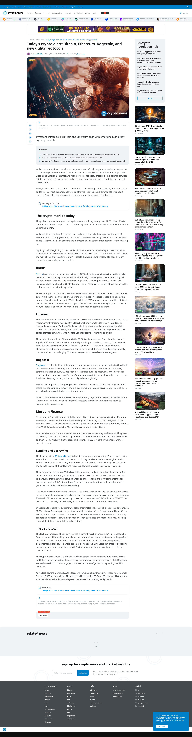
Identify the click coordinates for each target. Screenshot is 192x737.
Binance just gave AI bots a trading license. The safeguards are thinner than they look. (149, 255)
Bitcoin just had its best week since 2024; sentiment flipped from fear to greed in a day (148, 287)
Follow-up (64, 7)
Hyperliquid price (81, 19)
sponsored (43, 615)
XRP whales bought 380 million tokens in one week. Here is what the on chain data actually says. (149, 318)
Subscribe (83, 673)
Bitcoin (39, 274)
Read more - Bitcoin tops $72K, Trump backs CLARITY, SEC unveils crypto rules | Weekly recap (150, 114)
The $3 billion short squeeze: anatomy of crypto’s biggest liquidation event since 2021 (147, 414)
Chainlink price (111, 19)
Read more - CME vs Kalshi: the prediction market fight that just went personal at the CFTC (150, 146)
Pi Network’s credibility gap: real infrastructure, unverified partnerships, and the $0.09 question (149, 382)
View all (150, 98)
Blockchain (71, 706)
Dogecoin (40, 365)
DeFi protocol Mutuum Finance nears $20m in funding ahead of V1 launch (75, 206)
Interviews (48, 719)
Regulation (71, 716)
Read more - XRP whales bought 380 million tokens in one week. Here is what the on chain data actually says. (150, 304)
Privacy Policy (117, 693)
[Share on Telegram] (30, 137)
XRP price (39, 19)
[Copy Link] (30, 141)
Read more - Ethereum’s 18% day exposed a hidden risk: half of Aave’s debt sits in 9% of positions (150, 336)
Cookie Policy (117, 696)
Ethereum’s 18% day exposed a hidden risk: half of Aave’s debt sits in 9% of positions (148, 349)
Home (32, 40)
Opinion (46, 13)
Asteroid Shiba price (165, 19)
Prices (87, 13)
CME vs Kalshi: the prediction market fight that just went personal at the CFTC (147, 159)
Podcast (48, 716)
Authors (93, 706)
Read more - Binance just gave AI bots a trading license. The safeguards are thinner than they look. (150, 242)
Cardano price (96, 19)
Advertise (56, 7)
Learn (94, 13)
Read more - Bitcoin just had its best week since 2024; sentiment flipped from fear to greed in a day (150, 273)
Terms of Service (118, 690)
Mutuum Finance (63, 456)
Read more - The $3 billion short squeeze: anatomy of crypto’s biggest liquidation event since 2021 (150, 401)
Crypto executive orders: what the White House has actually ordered (149, 75)
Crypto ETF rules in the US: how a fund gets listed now (149, 68)
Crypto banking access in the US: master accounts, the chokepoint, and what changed (150, 60)
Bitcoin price (9, 19)
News (30, 13)
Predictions (78, 13)
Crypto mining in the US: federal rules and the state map (149, 92)
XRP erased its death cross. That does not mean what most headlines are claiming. (149, 190)
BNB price (52, 19)
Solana (69, 696)
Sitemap (48, 722)
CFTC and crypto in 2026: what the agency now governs (149, 53)
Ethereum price (25, 19)
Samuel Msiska (38, 54)
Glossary (80, 7)
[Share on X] (30, 129)
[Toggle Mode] (188, 7)
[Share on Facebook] (30, 125)
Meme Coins (22, 7)
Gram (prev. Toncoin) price (145, 19)
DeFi (68, 712)
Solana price (66, 19)
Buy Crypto (6, 7)
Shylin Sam (81, 54)
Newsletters (47, 7)
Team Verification (96, 703)
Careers (93, 700)
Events (14, 7)
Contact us (31, 7)
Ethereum (71, 693)
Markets (68, 13)
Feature (38, 13)
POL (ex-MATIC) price (126, 19)
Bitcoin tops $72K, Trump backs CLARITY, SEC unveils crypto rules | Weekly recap (149, 128)
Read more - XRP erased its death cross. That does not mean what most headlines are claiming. (150, 177)
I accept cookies (162, 726)
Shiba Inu (70, 703)
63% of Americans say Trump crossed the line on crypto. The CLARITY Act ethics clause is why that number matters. (149, 223)
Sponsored (40, 40)
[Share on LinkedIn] (30, 133)
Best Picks (72, 7)
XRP (68, 700)
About (39, 7)
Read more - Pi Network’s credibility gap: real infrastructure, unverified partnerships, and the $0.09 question (150, 367)
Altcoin (69, 709)
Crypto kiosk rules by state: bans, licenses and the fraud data (148, 84)
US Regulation (57, 13)
